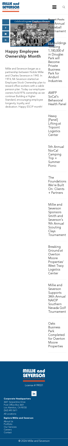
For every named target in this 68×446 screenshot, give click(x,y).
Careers (8, 430)
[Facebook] (5, 27)
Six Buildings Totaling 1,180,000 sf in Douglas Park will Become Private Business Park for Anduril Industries (57, 62)
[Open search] (64, 7)
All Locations (10, 414)
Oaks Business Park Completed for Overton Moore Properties (56, 335)
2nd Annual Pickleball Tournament (57, 27)
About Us (8, 422)
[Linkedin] (5, 39)
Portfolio (8, 424)
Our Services (10, 427)
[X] (5, 21)
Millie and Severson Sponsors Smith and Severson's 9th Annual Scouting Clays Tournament (57, 220)
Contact (8, 433)
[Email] (5, 33)
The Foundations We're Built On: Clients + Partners (57, 185)
